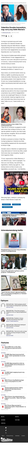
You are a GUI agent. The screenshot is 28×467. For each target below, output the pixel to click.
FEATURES (17, 419)
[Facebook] (6, 36)
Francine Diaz (16, 204)
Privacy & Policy (9, 435)
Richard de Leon (7, 32)
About (3, 435)
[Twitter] (8, 36)
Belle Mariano (6, 204)
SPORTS (17, 416)
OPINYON (3, 423)
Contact (23, 435)
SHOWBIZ (3, 419)
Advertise (17, 435)
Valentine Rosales (7, 207)
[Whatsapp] (11, 36)
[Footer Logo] (7, 439)
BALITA (2, 416)
